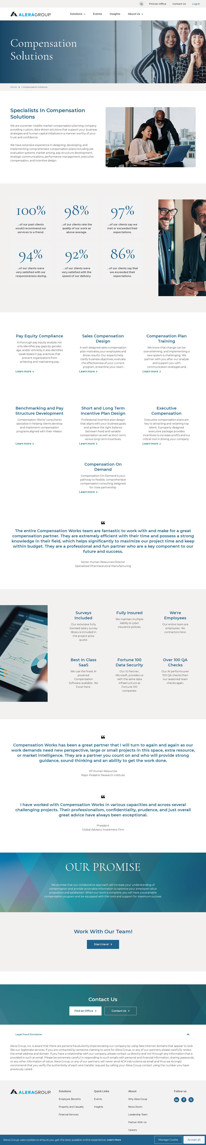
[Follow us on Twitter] (191, 1099)
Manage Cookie (168, 1139)
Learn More (114, 1139)
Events (97, 13)
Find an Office (157, 3)
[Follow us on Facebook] (183, 1099)
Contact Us (179, 3)
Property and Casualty (71, 1106)
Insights (115, 13)
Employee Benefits (70, 1099)
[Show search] (141, 3)
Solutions (76, 13)
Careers (132, 1130)
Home (13, 87)
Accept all (194, 1139)
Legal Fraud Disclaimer (28, 1034)
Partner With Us (137, 1122)
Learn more (23, 371)
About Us (134, 13)
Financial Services (68, 1114)
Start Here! (101, 944)
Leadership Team (138, 1114)
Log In (196, 3)
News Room (135, 1106)
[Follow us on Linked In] (176, 1099)
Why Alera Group (137, 1099)
